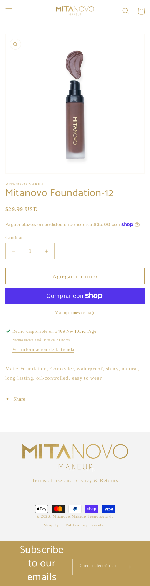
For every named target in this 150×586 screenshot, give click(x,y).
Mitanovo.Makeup (70, 516)
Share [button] (19, 399)
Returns (109, 480)
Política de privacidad (86, 525)
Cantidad (14, 237)
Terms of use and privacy (62, 480)
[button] (8, 11)
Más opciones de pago (75, 312)
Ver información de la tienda (43, 349)
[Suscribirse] (128, 567)
